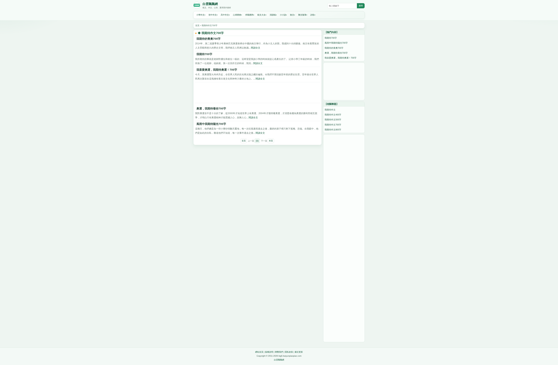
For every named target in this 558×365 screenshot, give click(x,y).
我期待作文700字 (209, 25)
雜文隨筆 (302, 15)
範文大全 (261, 15)
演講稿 (273, 15)
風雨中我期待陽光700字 (211, 123)
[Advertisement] (257, 93)
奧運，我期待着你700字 (211, 108)
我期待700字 (204, 54)
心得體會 (237, 15)
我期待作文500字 (333, 119)
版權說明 (269, 352)
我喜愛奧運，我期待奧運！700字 (216, 69)
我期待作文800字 (333, 129)
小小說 (283, 15)
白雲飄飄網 (210, 4)
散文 (292, 15)
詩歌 (312, 15)
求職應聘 (249, 15)
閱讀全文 (255, 47)
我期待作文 (330, 109)
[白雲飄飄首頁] (196, 6)
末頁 (271, 141)
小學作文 (200, 15)
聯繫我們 (279, 352)
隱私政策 (289, 352)
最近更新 (299, 352)
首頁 (197, 25)
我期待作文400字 (333, 114)
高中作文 (225, 15)
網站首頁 (259, 352)
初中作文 (213, 15)
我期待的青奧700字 (208, 38)
